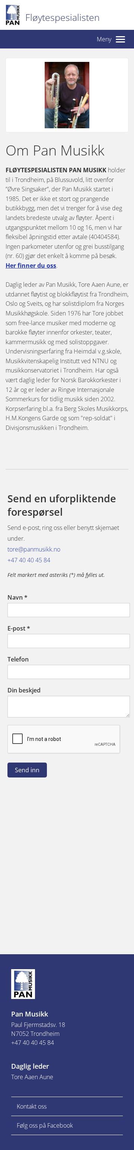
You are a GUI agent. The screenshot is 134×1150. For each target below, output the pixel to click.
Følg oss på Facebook (45, 1125)
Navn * (17, 597)
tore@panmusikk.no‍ (33, 549)
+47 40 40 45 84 (28, 560)
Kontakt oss (32, 1106)
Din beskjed (24, 690)
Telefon (18, 659)
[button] (110, 39)
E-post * (18, 628)
